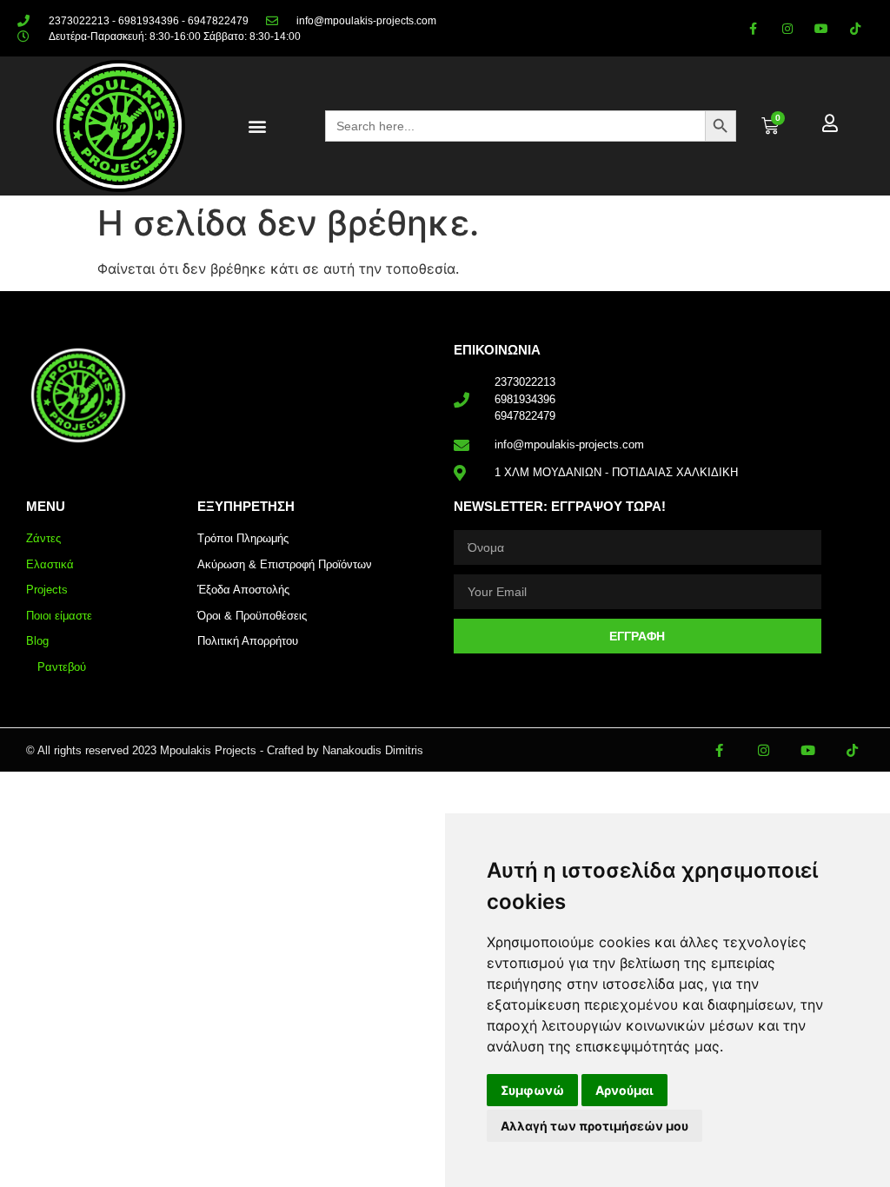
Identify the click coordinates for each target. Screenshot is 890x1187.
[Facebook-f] (753, 28)
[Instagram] (787, 28)
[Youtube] (822, 28)
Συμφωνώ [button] (532, 1090)
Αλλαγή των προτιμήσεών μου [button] (594, 1125)
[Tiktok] (856, 28)
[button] (256, 126)
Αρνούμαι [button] (624, 1090)
